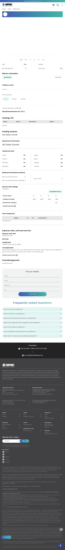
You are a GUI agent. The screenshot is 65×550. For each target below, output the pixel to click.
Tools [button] (24, 414)
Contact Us (47, 432)
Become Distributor (49, 425)
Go (23, 441)
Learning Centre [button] (27, 424)
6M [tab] (26, 59)
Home (3, 9)
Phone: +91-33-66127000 (8, 402)
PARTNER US (48, 422)
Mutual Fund (16, 9)
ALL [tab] (44, 59)
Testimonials (40, 546)
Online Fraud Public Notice (31, 1)
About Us (47, 427)
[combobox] (31, 290)
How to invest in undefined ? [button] (13, 309)
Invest (9, 9)
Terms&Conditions (53, 546)
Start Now (32, 294)
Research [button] (4, 428)
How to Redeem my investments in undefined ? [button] (20, 331)
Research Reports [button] (6, 424)
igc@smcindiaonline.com (20, 471)
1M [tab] (21, 59)
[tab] (7, 77)
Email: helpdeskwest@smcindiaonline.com (42, 394)
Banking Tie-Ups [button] (27, 430)
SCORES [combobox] (6, 441)
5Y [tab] (39, 59)
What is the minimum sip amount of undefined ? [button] (20, 318)
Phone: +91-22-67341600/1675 (39, 392)
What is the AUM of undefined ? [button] (14, 327)
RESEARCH (5, 422)
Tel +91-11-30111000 (19, 468)
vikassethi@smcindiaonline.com (15, 470)
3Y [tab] (34, 59)
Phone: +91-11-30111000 (7, 392)
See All (4, 125)
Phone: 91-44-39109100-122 (38, 402)
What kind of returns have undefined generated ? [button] (20, 336)
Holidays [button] (4, 416)
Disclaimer (20, 546)
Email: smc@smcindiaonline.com (10, 394)
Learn (25, 422)
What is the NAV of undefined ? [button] (14, 314)
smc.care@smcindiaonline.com (47, 470)
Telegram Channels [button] (28, 416)
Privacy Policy (27, 546)
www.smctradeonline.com (40, 471)
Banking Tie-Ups (28, 428)
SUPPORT (47, 430)
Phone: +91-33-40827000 (8, 404)
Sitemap (46, 546)
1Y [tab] (30, 59)
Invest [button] (3, 414)
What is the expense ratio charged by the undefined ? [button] (22, 322)
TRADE (25, 412)
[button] (54, 414)
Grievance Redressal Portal (51, 433)
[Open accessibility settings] (60, 545)
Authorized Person (49, 424)
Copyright (33, 546)
